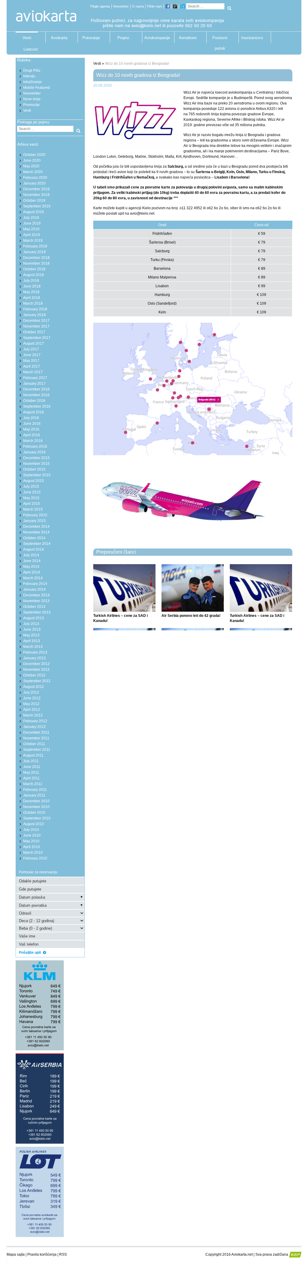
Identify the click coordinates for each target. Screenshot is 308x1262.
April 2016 (31, 435)
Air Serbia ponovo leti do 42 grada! (191, 616)
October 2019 (34, 200)
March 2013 (33, 647)
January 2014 (34, 589)
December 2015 (36, 458)
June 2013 (32, 629)
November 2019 (36, 195)
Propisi (123, 38)
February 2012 (35, 721)
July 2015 (31, 486)
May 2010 (31, 841)
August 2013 (33, 618)
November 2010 (36, 807)
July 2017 (31, 349)
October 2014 (34, 538)
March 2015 (33, 509)
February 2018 (35, 309)
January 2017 (34, 383)
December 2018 (36, 258)
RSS (63, 1254)
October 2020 (34, 155)
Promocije (31, 105)
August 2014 (33, 549)
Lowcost (30, 49)
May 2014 (31, 566)
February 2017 (35, 378)
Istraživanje (32, 82)
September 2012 (37, 681)
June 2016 (32, 423)
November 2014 (36, 532)
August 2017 (33, 343)
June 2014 (32, 561)
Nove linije (32, 99)
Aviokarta (59, 38)
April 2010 (31, 847)
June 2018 (32, 286)
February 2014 (35, 584)
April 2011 (31, 778)
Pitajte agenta (100, 6)
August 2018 (33, 275)
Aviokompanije (155, 38)
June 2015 (32, 492)
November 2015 (36, 464)
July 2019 (31, 218)
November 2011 (36, 738)
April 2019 (31, 235)
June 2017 (32, 355)
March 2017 (33, 372)
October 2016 (34, 401)
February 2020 (35, 178)
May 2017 (31, 361)
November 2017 (36, 326)
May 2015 (31, 498)
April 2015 (31, 504)
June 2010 (32, 835)
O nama (138, 6)
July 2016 (31, 418)
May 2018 (31, 292)
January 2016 (34, 452)
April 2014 (31, 572)
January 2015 (34, 521)
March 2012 (33, 715)
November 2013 (36, 601)
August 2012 (33, 687)
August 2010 (33, 824)
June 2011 (31, 767)
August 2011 (33, 755)
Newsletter (121, 6)
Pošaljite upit (30, 952)
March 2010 (33, 852)
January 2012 (34, 727)
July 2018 (31, 280)
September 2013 (37, 612)
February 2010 (35, 858)
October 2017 (34, 332)
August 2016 (33, 412)
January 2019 (34, 252)
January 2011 (34, 795)
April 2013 (31, 641)
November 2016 (36, 395)
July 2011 (31, 761)
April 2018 (31, 298)
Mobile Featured (36, 87)
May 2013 (31, 635)
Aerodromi (188, 38)
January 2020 (34, 183)
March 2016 (33, 441)
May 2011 (31, 772)
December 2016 (36, 389)
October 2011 (34, 744)
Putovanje (91, 38)
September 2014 (37, 544)
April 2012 (31, 709)
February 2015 (35, 515)
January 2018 (34, 315)
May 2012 (31, 704)
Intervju (29, 76)
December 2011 (36, 732)
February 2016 (35, 446)
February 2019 (35, 246)
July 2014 (31, 555)
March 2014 (33, 578)
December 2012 (36, 664)
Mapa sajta (16, 1254)
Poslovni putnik (219, 39)
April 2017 (31, 366)
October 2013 (34, 607)
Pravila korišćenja (42, 1254)
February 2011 (35, 790)
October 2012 (34, 675)
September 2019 (37, 206)
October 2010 (34, 812)
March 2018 (33, 303)
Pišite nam (154, 6)
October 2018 (34, 269)
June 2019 (32, 223)
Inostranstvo (252, 38)
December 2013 (36, 595)
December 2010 (36, 801)
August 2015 (33, 481)
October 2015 (34, 469)
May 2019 (31, 229)
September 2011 (36, 750)
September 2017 (37, 338)
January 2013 (34, 658)
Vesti (27, 38)
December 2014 (36, 526)
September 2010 (37, 818)
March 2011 (32, 784)
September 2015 (37, 475)
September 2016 (37, 406)
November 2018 (36, 263)
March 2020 (33, 172)
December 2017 (36, 321)
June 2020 (32, 160)
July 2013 (31, 624)
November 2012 (36, 669)
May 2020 (31, 166)
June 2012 (32, 698)
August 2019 (33, 212)
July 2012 (31, 692)
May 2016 (31, 429)
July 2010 (31, 830)
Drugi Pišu (31, 70)
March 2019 (33, 240)
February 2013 (35, 652)
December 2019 (36, 189)
